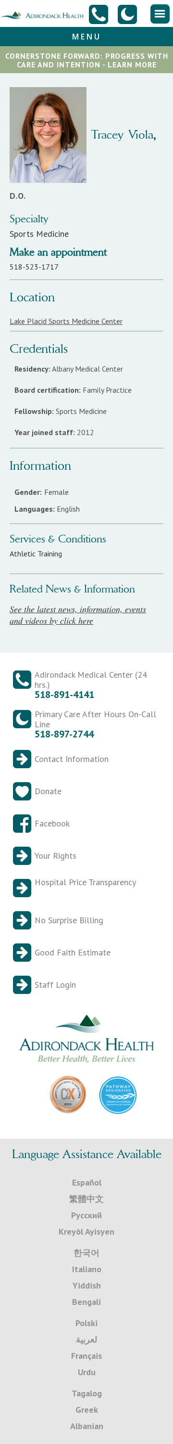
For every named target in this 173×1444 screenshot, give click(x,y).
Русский (86, 1215)
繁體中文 (86, 1198)
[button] (160, 14)
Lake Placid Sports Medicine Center (66, 321)
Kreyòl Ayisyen (86, 1231)
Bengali (86, 1301)
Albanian (86, 1425)
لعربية (86, 1339)
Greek (86, 1409)
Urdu (87, 1372)
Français (86, 1355)
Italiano (86, 1269)
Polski (86, 1322)
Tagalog (87, 1393)
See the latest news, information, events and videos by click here (78, 614)
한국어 (86, 1252)
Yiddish (87, 1285)
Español (86, 1182)
